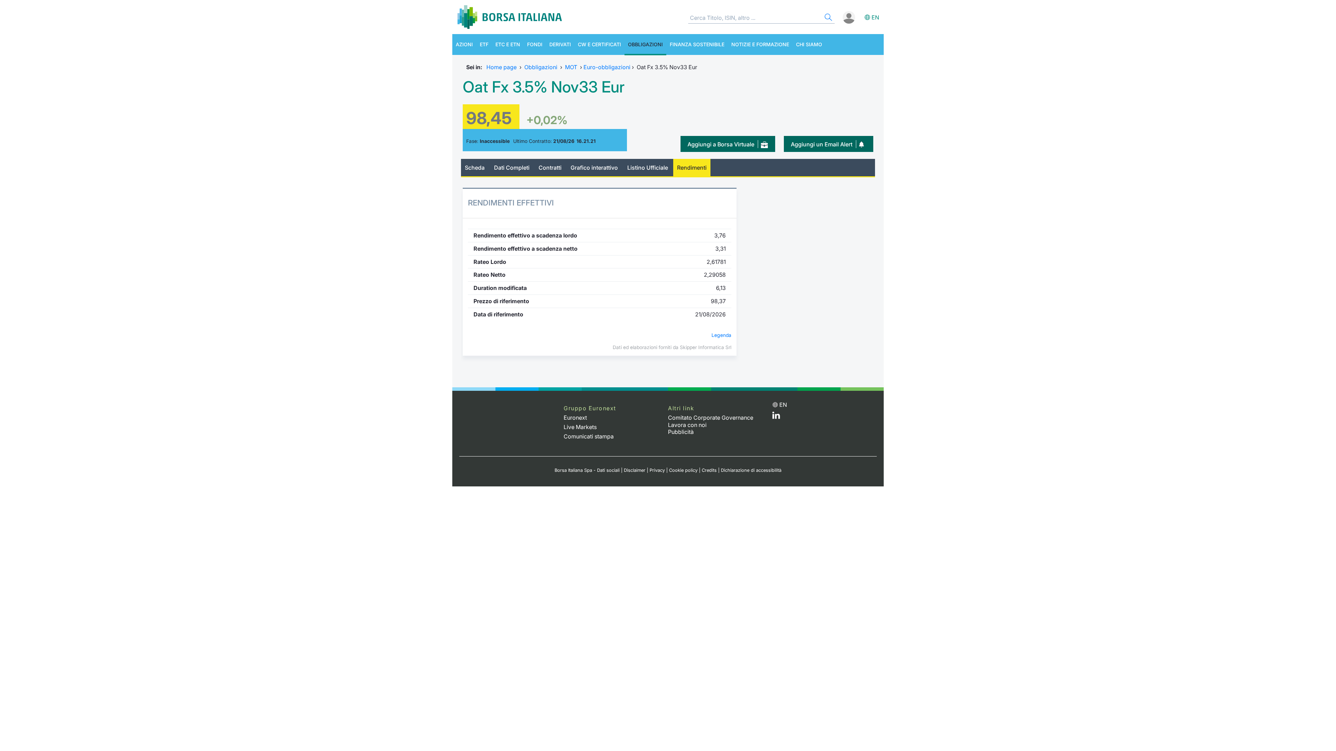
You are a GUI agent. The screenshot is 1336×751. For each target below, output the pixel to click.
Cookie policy (683, 470)
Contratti (550, 167)
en (875, 17)
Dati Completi (512, 167)
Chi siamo (809, 44)
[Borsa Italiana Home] (510, 17)
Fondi (534, 44)
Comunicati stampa (589, 436)
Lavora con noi (687, 424)
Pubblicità (681, 431)
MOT (571, 67)
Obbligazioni (645, 44)
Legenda (721, 335)
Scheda (475, 167)
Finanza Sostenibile (697, 44)
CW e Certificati (599, 44)
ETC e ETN (507, 44)
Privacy (657, 470)
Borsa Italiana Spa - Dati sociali (587, 470)
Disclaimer (634, 470)
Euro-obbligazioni (606, 67)
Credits (709, 470)
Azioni (464, 44)
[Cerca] (828, 18)
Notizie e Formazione (760, 44)
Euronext (575, 417)
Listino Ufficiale (647, 167)
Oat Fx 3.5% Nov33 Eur (544, 87)
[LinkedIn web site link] (776, 416)
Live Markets (580, 426)
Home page (501, 67)
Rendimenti (692, 167)
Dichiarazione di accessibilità (751, 470)
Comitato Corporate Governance (710, 417)
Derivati (560, 44)
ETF (484, 44)
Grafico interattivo (594, 167)
